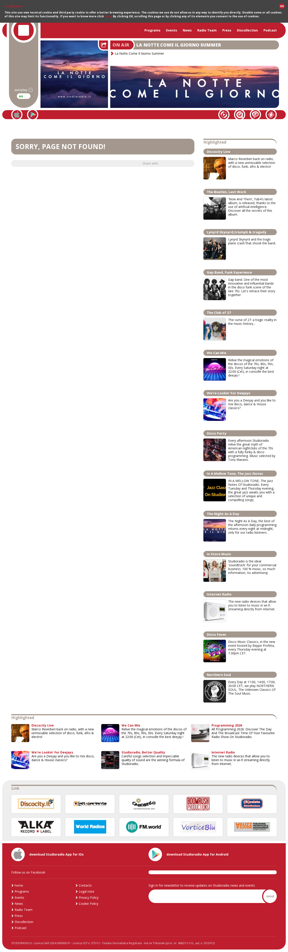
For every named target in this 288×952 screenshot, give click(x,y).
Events (171, 30)
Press (226, 30)
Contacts (85, 885)
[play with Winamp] (271, 114)
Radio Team (207, 30)
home (19, 885)
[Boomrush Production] (198, 804)
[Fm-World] (144, 827)
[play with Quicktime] (239, 114)
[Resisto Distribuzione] (252, 804)
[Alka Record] (36, 827)
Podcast (270, 30)
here (108, 16)
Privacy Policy (89, 897)
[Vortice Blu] (198, 827)
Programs (152, 30)
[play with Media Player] (223, 114)
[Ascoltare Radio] (90, 827)
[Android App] (32, 114)
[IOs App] (16, 114)
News (187, 30)
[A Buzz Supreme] (252, 827)
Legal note (86, 891)
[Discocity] (36, 804)
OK (282, 6)
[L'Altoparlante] (90, 804)
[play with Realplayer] (255, 114)
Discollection (247, 30)
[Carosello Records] (144, 804)
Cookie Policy (88, 903)
